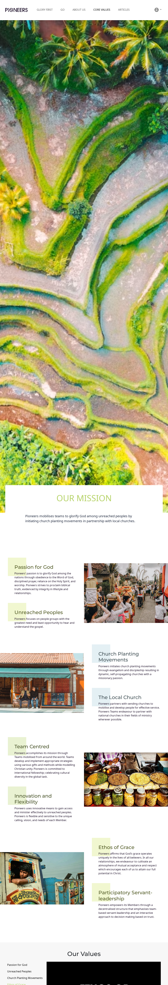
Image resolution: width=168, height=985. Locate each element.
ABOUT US (79, 9)
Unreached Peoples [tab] (19, 971)
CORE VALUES (101, 9)
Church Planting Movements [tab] (25, 978)
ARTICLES (124, 9)
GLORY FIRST (45, 9)
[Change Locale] (158, 9)
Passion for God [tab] (17, 965)
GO (63, 9)
